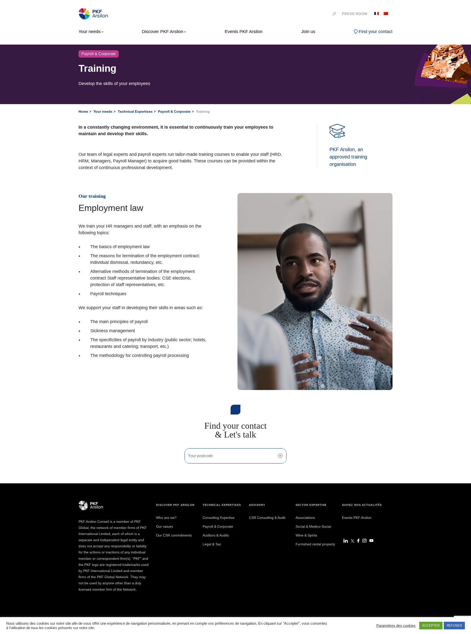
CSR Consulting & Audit (267, 518)
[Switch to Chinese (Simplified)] (386, 13)
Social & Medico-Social (313, 526)
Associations (305, 518)
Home (83, 111)
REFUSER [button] (454, 625)
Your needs (102, 111)
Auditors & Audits (216, 535)
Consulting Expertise (219, 518)
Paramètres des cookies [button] (396, 626)
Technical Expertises (135, 111)
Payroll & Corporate (174, 111)
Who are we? (166, 518)
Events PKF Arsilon (356, 518)
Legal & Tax (212, 544)
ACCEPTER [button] (431, 625)
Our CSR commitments (174, 535)
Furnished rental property (315, 544)
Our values (164, 526)
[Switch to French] (376, 13)
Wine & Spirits (306, 535)
